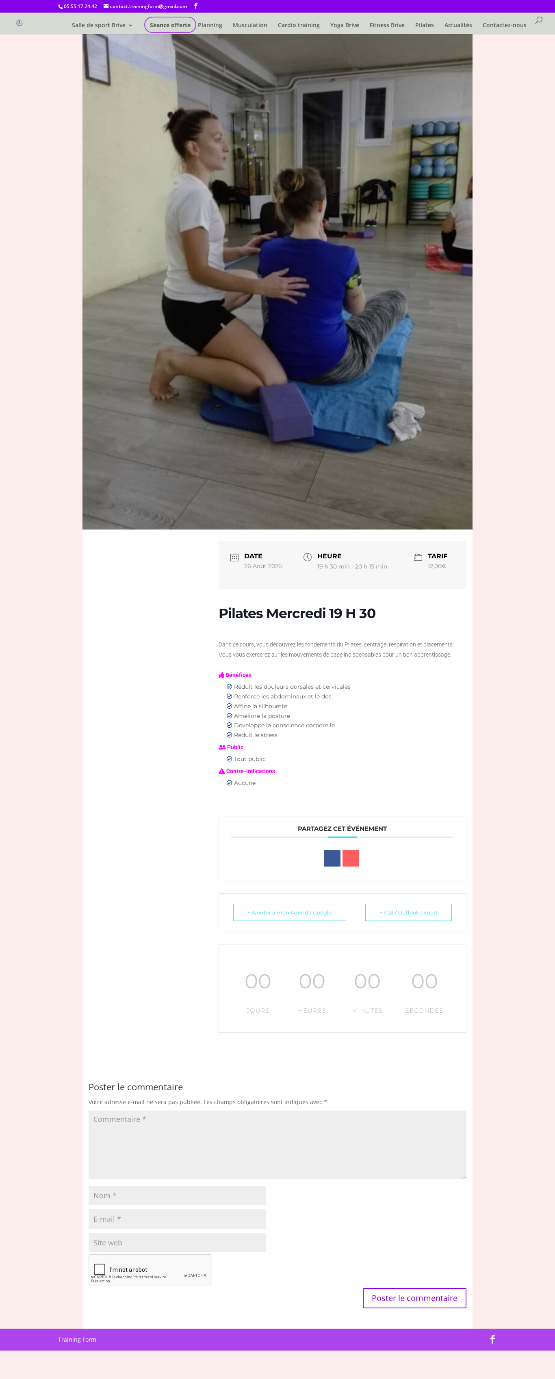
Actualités (458, 25)
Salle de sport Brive (99, 25)
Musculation (250, 25)
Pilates (424, 25)
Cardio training (299, 25)
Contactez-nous (505, 25)
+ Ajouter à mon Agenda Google (289, 912)
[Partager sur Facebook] (332, 858)
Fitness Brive (387, 25)
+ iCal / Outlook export (408, 912)
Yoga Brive (344, 25)
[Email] (351, 858)
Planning (210, 25)
